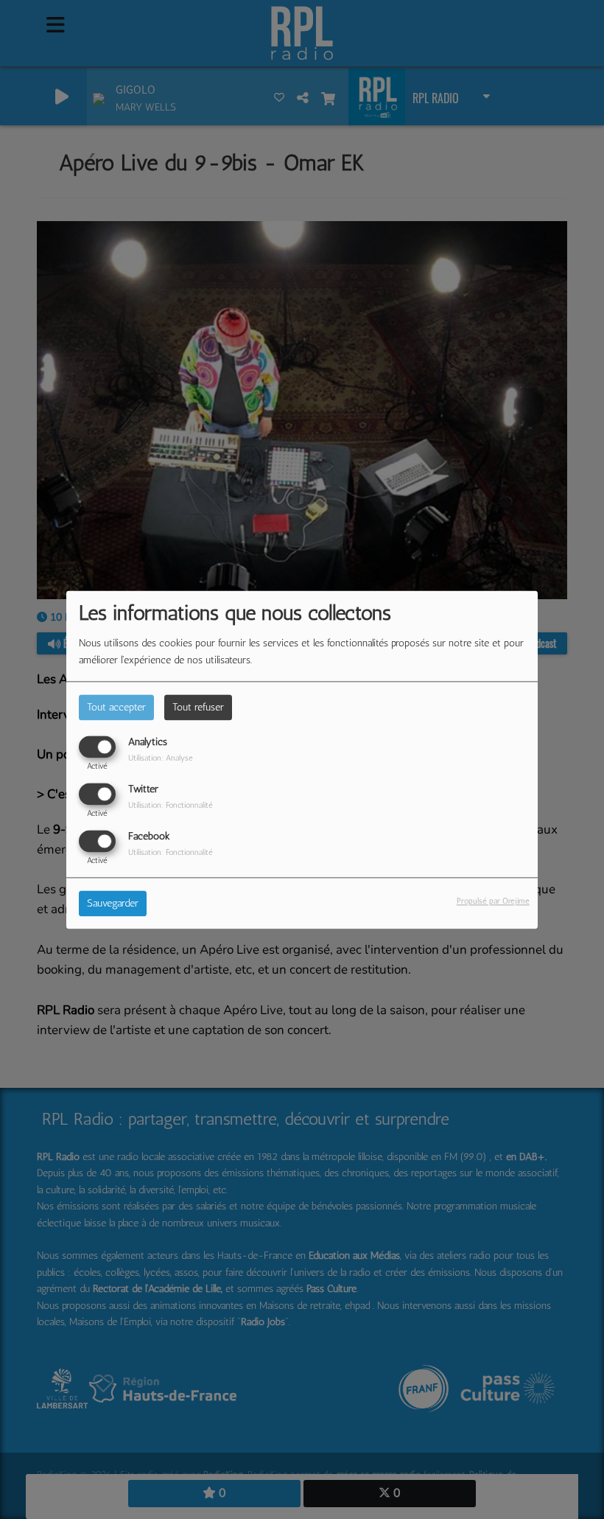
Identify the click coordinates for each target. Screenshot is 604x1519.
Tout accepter (116, 707)
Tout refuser (198, 707)
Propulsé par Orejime (493, 900)
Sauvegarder (112, 903)
